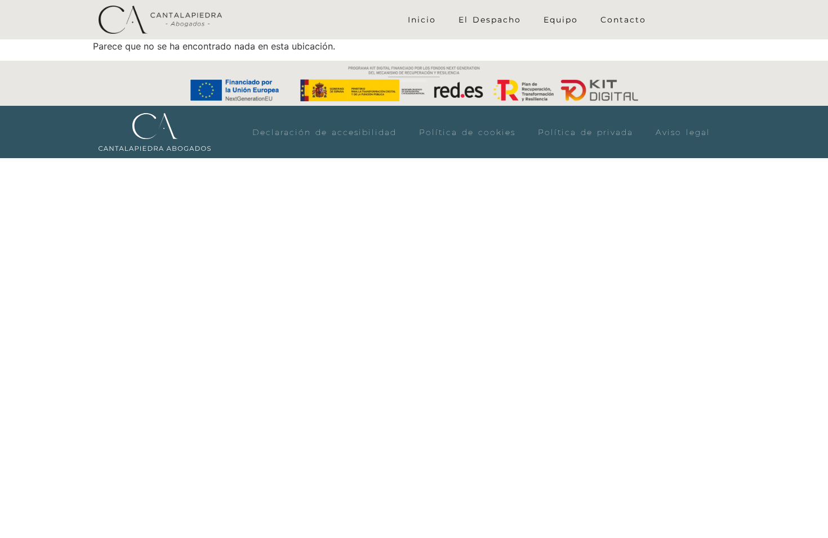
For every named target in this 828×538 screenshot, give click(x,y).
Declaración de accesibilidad (324, 132)
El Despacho (489, 20)
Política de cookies (467, 132)
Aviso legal (683, 132)
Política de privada (585, 132)
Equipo (561, 20)
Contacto (623, 20)
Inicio (422, 20)
